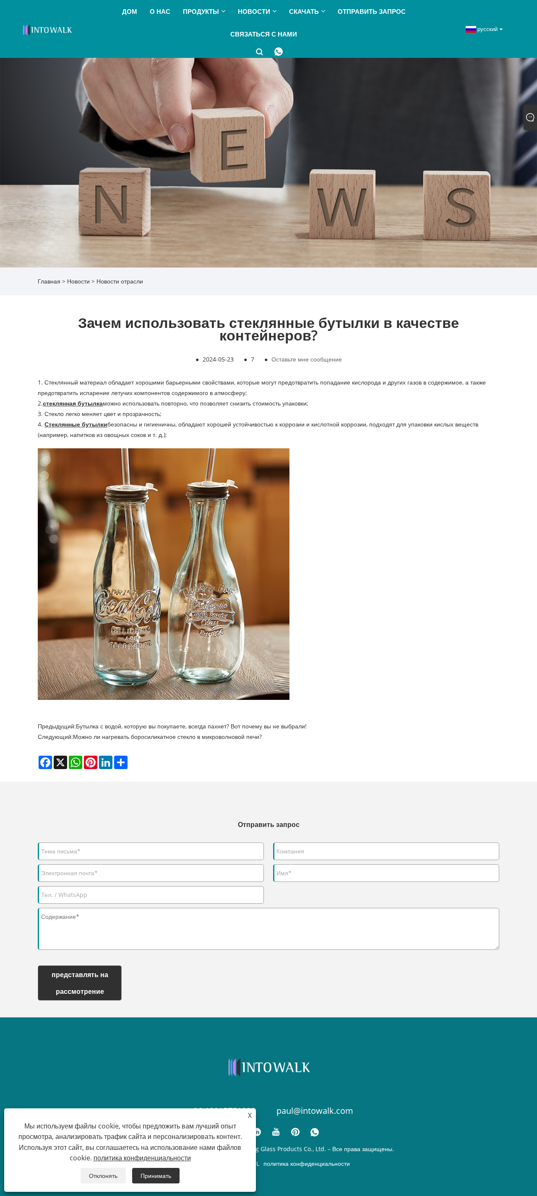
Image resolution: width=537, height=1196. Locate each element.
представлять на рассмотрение (80, 983)
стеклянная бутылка (73, 403)
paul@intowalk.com (314, 1110)
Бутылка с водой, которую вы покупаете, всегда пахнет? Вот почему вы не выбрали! (191, 726)
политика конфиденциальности (306, 1163)
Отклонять (103, 1176)
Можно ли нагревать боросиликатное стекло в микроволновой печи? (167, 737)
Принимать (156, 1176)
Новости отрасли (119, 281)
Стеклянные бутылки (75, 424)
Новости (78, 281)
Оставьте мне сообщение (306, 359)
